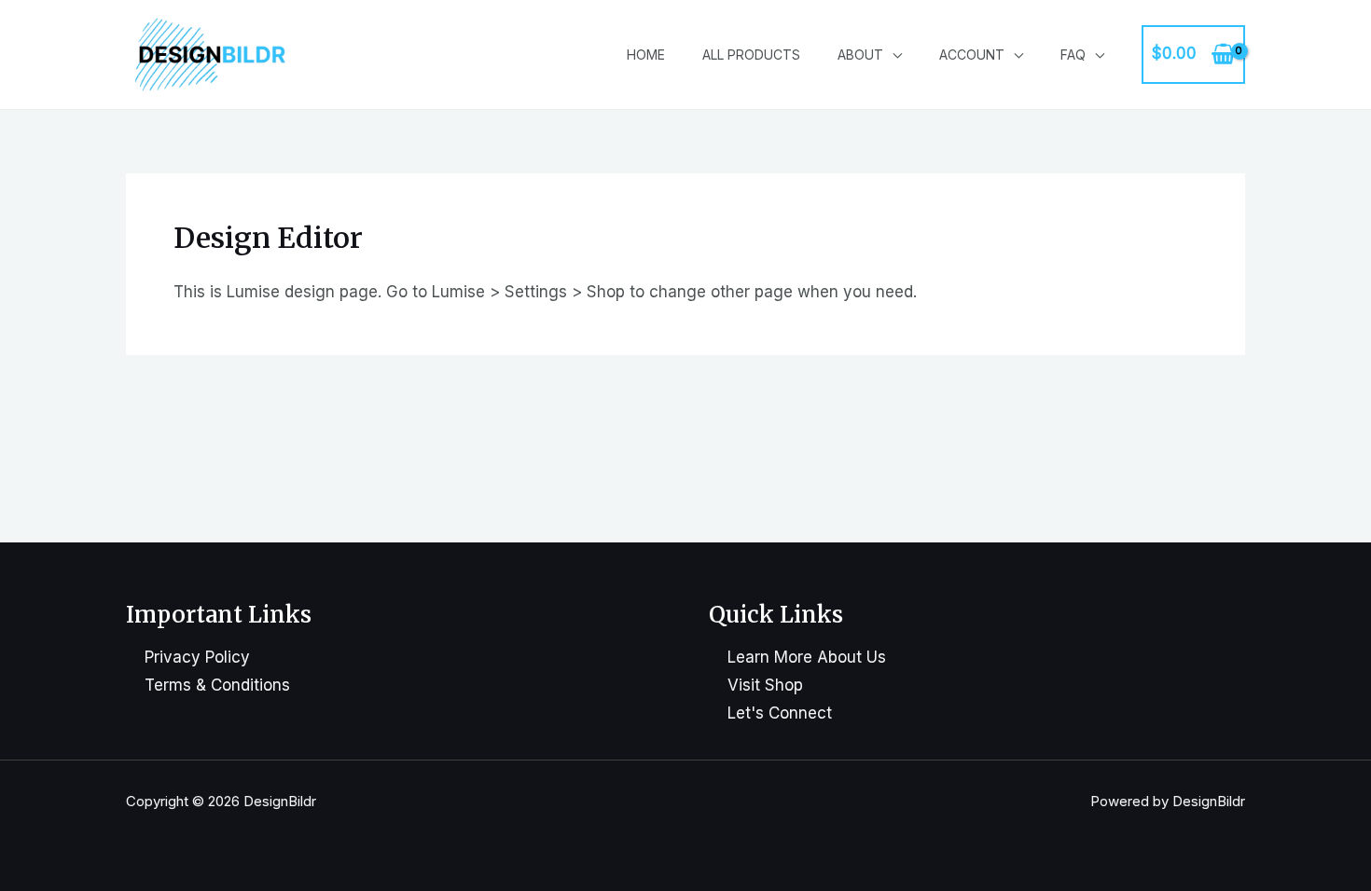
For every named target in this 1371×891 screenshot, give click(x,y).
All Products (751, 54)
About (860, 54)
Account (971, 54)
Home (646, 54)
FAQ (1073, 54)
